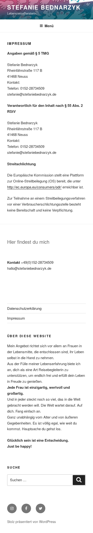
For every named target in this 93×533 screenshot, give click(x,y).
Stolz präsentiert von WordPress (31, 521)
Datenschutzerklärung (24, 308)
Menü (49, 25)
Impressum (16, 318)
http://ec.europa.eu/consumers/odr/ (34, 186)
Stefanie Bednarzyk (44, 7)
